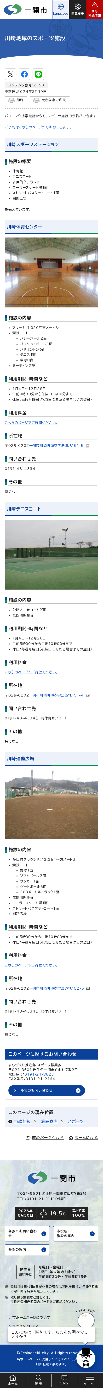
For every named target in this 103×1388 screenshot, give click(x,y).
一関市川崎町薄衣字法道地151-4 (56, 695)
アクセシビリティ (25, 1326)
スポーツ (76, 1121)
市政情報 (22, 1121)
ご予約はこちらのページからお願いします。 (38, 127)
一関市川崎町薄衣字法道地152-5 (56, 988)
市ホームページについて (31, 1317)
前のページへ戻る (48, 1138)
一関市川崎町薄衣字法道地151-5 (56, 445)
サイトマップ (22, 1335)
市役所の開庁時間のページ (30, 1301)
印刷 (20, 100)
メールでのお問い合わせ (33, 1090)
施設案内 (49, 1121)
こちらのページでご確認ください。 (31, 422)
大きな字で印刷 (53, 100)
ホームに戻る (86, 1138)
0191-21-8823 (39, 1074)
